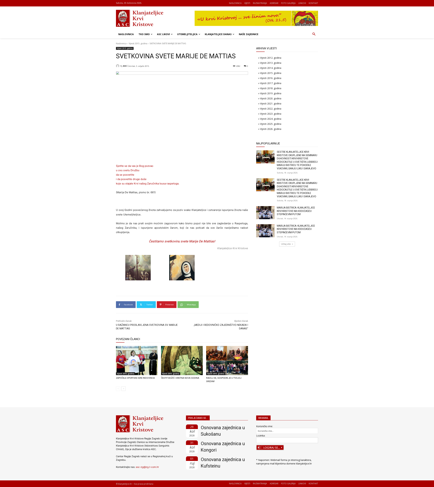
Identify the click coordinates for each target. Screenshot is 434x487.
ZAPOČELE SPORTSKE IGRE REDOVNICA (135, 378)
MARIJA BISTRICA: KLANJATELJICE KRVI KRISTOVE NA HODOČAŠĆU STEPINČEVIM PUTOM (296, 211)
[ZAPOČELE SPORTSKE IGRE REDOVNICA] (137, 360)
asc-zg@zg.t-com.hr (147, 466)
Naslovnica (121, 43)
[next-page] (123, 388)
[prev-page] (118, 388)
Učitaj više (286, 244)
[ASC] (118, 66)
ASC (125, 66)
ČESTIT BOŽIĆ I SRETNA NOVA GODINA (180, 378)
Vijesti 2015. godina (138, 43)
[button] (314, 34)
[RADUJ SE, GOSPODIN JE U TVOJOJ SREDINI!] (227, 360)
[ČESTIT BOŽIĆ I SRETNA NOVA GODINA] (182, 360)
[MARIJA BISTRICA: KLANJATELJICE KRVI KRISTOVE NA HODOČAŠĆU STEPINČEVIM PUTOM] (265, 212)
